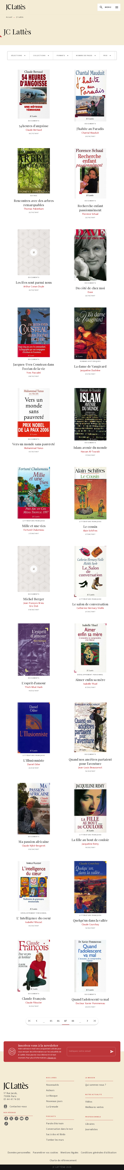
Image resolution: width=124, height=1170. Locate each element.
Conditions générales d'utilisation (98, 1153)
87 (65, 1021)
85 (51, 1021)
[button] (18, 55)
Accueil (9, 17)
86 (58, 1021)
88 (73, 1021)
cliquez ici (51, 1057)
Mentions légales (69, 1153)
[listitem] (6, 1118)
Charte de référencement (63, 1160)
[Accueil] (16, 7)
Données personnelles (19, 1153)
